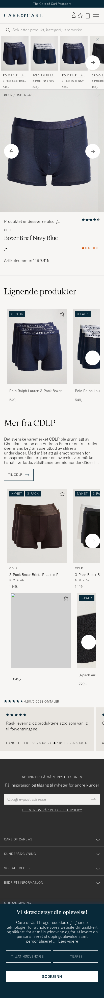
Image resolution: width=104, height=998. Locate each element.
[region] (52, 729)
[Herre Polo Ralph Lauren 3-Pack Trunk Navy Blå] (44, 53)
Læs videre (68, 941)
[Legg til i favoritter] (61, 315)
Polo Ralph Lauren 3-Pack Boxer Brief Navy (35, 391)
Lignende (40, 291)
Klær (8, 95)
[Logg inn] (73, 15)
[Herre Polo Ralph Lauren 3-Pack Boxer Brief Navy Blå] (15, 53)
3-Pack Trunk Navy (43, 80)
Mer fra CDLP (30, 423)
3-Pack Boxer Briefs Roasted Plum (37, 574)
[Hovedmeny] (95, 15)
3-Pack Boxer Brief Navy (14, 81)
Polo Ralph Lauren (14, 76)
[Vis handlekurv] (87, 15)
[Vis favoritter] (80, 15)
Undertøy (24, 95)
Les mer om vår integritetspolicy (52, 810)
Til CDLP (15, 474)
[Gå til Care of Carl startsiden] (23, 15)
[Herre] (41, 630)
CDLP (8, 230)
